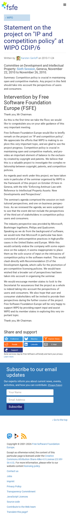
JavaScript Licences (17, 496)
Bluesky (34, 339)
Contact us (12, 471)
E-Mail (53, 344)
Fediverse (14, 339)
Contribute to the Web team (21, 506)
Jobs (9, 476)
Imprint (10, 481)
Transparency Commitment (21, 491)
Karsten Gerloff (29, 58)
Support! (14, 350)
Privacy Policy (14, 486)
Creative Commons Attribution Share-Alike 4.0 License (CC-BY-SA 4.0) (35, 459)
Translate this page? (17, 512)
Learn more (8, 357)
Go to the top (60, 419)
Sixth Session (26, 69)
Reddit (14, 344)
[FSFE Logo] (10, 6)
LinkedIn (34, 344)
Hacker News (54, 339)
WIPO (10, 17)
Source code (13, 501)
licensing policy (32, 466)
